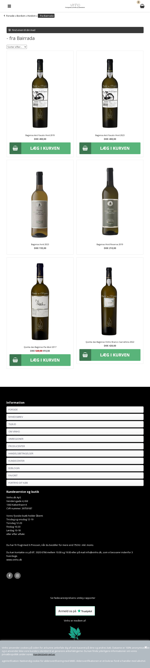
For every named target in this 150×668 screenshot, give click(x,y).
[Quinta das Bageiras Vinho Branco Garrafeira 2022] (109, 337)
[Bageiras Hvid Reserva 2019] (109, 239)
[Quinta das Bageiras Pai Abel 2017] (40, 302)
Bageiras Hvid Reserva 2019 (110, 244)
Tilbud (12, 424)
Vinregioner (15, 438)
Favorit (13, 475)
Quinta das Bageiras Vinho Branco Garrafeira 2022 (110, 341)
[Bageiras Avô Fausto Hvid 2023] (109, 130)
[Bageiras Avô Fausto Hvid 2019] (40, 130)
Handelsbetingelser (44, 654)
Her (97, 598)
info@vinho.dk (94, 552)
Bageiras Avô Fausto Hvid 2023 (110, 135)
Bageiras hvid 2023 (40, 244)
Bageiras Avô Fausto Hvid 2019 (40, 135)
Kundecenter (16, 460)
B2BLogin (14, 468)
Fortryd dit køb (18, 482)
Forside (10, 15)
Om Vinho (14, 431)
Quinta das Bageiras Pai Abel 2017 (40, 347)
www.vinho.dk (14, 559)
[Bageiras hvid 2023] (40, 239)
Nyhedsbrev (15, 416)
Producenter (16, 446)
